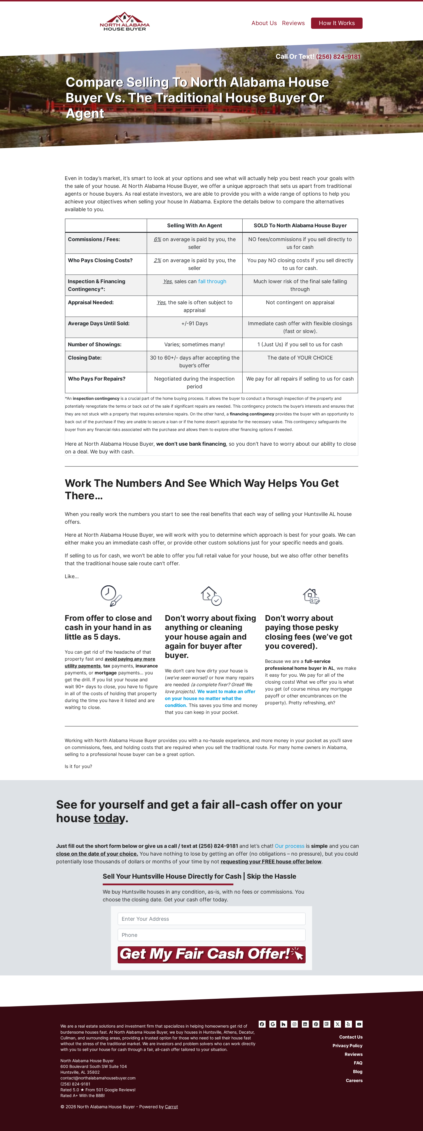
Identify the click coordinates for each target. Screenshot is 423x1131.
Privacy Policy (348, 1045)
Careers (354, 1080)
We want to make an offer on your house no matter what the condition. (210, 698)
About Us (264, 23)
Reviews (293, 23)
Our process (289, 846)
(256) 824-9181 (338, 56)
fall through (212, 281)
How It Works (337, 23)
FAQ (358, 1063)
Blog (358, 1071)
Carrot (171, 1106)
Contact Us (351, 1037)
